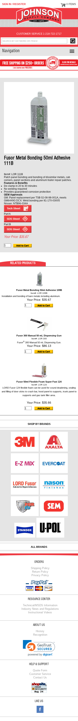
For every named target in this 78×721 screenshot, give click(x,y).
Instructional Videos (40, 612)
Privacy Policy (40, 575)
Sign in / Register (14, 4)
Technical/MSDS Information (40, 605)
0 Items (71, 4)
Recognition (40, 634)
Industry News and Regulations (40, 608)
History (40, 631)
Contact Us (40, 677)
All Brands (39, 546)
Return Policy (40, 571)
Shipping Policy (40, 568)
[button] (39, 648)
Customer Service (40, 674)
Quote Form (40, 670)
